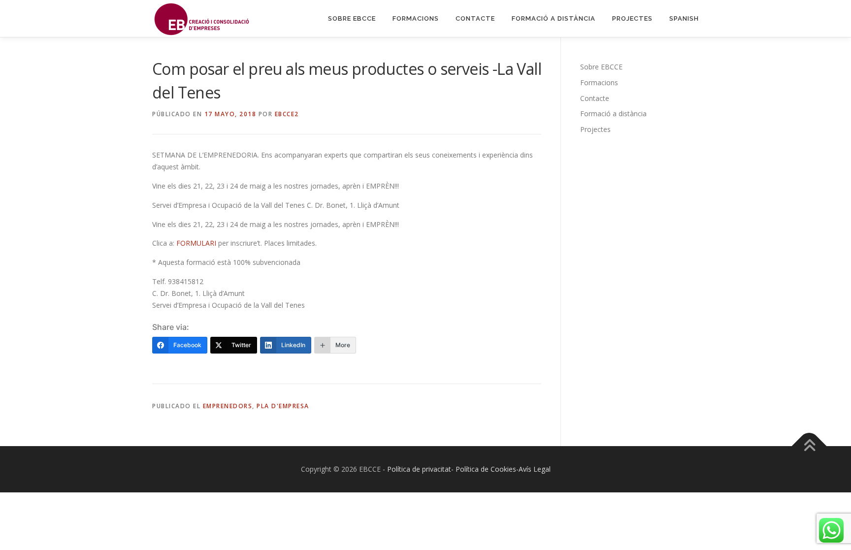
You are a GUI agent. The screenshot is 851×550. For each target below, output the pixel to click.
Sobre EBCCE (352, 18)
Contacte (475, 18)
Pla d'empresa (283, 406)
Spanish (684, 18)
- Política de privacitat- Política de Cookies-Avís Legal (467, 469)
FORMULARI (196, 243)
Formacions (416, 18)
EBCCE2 (287, 114)
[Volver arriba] (809, 445)
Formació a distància (553, 18)
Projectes (632, 18)
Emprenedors (228, 406)
